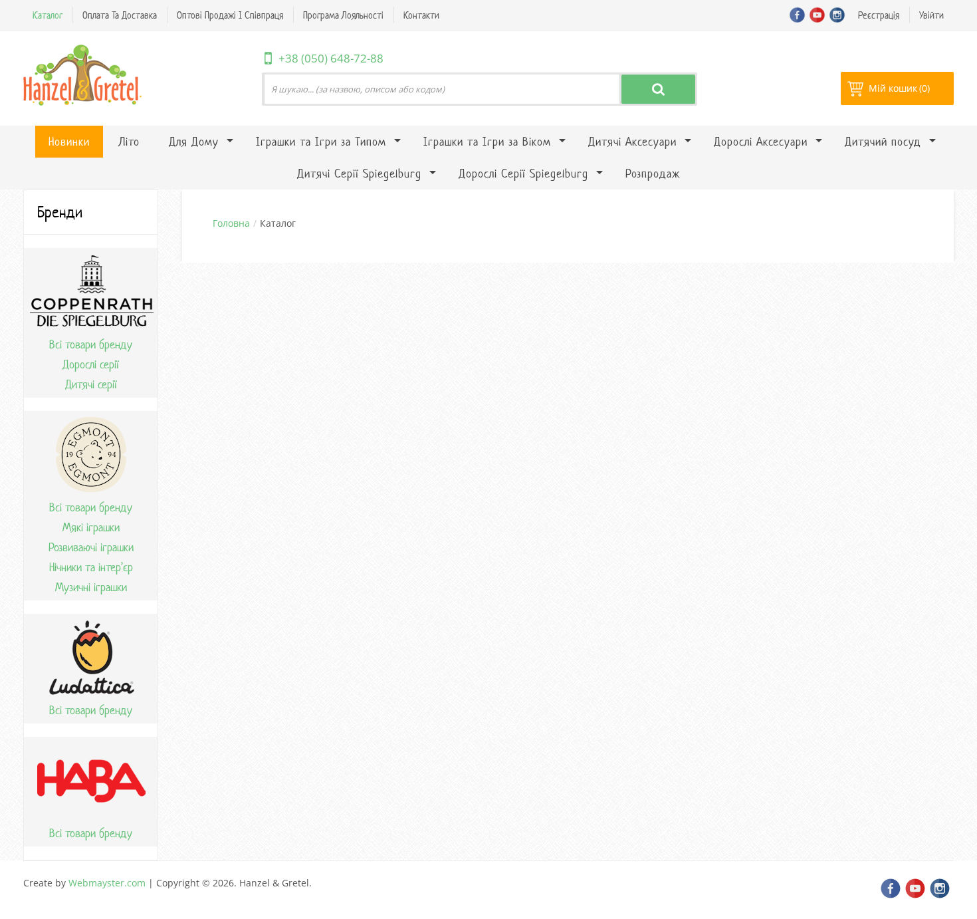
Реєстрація (878, 15)
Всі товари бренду (90, 344)
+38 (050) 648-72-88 (330, 58)
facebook (797, 15)
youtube (817, 15)
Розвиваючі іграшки (91, 547)
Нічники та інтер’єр (91, 567)
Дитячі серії (91, 384)
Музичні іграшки (91, 587)
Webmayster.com (107, 882)
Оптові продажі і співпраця (230, 15)
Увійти (931, 15)
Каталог (47, 15)
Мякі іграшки (91, 527)
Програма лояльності (343, 15)
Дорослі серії (90, 364)
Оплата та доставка (119, 15)
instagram (837, 15)
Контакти (421, 15)
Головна (231, 223)
